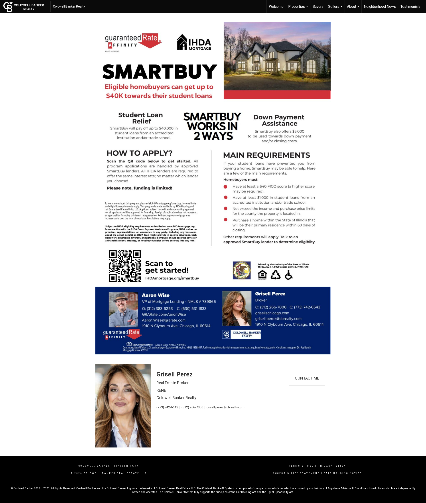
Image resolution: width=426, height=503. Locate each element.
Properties (298, 8)
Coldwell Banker (94, 466)
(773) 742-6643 (167, 407)
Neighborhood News (380, 6)
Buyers (318, 6)
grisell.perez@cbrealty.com (226, 407)
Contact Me (307, 378)
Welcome (276, 6)
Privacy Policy (332, 466)
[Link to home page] (25, 6)
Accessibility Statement (296, 473)
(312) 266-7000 (192, 407)
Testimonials (410, 6)
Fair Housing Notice (343, 473)
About (353, 8)
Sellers (335, 8)
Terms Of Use (301, 466)
